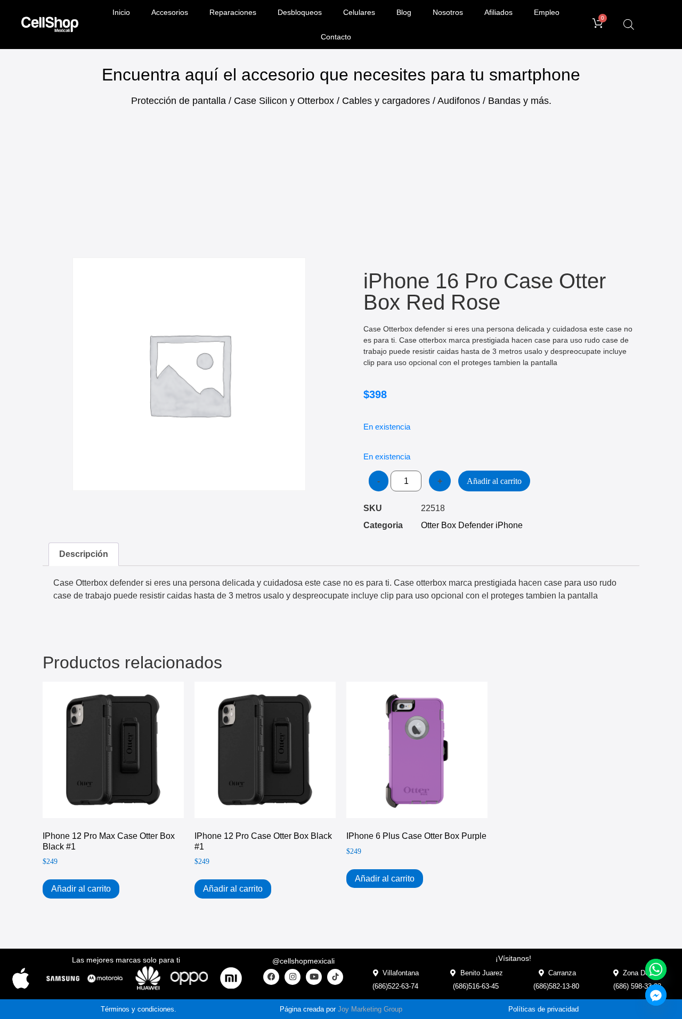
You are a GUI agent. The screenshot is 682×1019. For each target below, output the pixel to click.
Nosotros (448, 12)
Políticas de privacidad (543, 1009)
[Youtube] (314, 977)
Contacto (336, 37)
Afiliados (498, 12)
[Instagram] (293, 977)
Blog (403, 12)
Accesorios (169, 12)
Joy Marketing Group (370, 1009)
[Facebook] (271, 977)
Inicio (121, 12)
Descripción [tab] (83, 554)
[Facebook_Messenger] (656, 995)
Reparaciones (232, 12)
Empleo (546, 12)
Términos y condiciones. (138, 1009)
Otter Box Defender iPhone (472, 525)
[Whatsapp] (656, 969)
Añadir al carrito (494, 481)
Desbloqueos (300, 12)
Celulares (359, 12)
